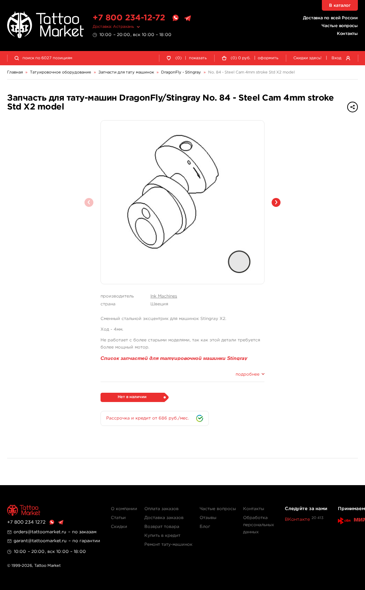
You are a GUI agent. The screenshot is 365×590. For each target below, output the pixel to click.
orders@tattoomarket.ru (40, 532)
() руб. (241, 58)
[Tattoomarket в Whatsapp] (175, 18)
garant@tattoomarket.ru (40, 541)
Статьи (118, 518)
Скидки (119, 527)
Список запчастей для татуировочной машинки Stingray (174, 358)
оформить (268, 58)
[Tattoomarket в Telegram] (187, 18)
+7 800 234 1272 (26, 522)
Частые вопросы (340, 26)
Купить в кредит (162, 536)
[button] (276, 202)
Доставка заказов (164, 518)
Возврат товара (161, 527)
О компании (124, 509)
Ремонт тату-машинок (168, 544)
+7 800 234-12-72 (129, 18)
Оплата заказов (161, 509)
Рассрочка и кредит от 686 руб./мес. (147, 418)
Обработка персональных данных (258, 525)
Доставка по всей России (330, 18)
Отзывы (208, 518)
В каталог (340, 5)
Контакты (347, 34)
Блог (205, 527)
